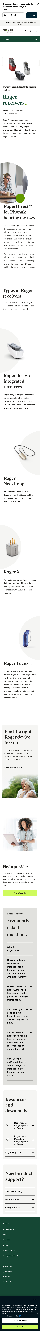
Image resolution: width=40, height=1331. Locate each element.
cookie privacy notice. (12, 1316)
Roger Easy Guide (12, 767)
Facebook (8, 1267)
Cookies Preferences (20, 1320)
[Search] (31, 31)
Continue (31, 15)
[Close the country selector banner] (38, 4)
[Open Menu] (36, 31)
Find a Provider (20, 893)
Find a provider (10, 22)
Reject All (20, 1327)
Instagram (8, 1272)
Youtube (8, 1282)
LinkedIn (8, 1277)
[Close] (38, 22)
